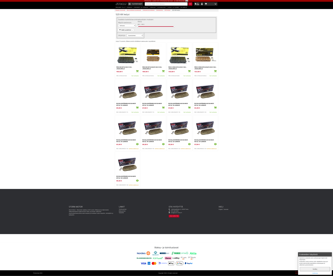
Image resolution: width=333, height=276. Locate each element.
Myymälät (184, 7)
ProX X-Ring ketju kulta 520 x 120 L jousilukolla (205, 68)
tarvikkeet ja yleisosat (141, 7)
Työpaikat (121, 212)
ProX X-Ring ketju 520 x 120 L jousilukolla (177, 68)
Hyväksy (315, 269)
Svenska (226, 209)
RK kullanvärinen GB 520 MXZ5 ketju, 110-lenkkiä (126, 140)
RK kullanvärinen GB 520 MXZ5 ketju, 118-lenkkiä (178, 104)
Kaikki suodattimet (126, 30)
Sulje (186, 0)
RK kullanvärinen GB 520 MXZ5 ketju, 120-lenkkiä (204, 104)
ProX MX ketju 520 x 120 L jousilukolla (124, 68)
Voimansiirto (159, 10)
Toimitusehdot (123, 209)
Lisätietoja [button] (315, 273)
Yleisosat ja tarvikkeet (149, 10)
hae (190, 4)
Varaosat (153, 7)
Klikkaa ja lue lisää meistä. (102, 210)
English (221, 209)
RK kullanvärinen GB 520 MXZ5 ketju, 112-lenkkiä (126, 104)
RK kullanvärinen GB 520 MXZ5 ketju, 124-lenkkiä (204, 140)
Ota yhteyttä (174, 216)
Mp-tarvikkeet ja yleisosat (134, 10)
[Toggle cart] (210, 4)
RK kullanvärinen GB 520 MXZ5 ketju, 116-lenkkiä (152, 140)
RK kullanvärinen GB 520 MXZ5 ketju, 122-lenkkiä (178, 140)
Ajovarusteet (161, 7)
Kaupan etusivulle (120, 10)
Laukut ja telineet (173, 7)
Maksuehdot (122, 211)
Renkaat (129, 7)
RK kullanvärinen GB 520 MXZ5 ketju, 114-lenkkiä (152, 104)
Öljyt (124, 7)
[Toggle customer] (202, 4)
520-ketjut (167, 10)
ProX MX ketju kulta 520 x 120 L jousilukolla (152, 68)
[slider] (137, 26)
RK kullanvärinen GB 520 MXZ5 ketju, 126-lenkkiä (126, 177)
